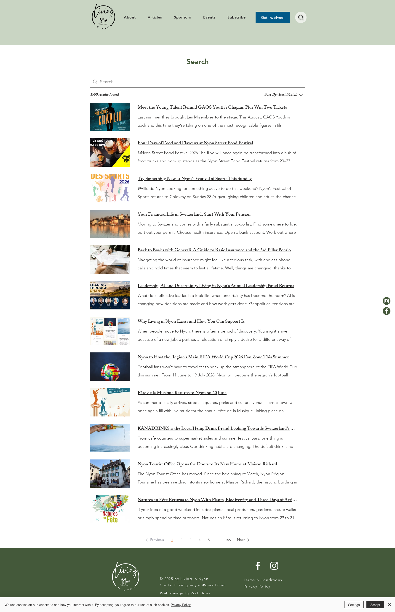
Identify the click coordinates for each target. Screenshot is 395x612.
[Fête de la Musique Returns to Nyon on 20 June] (110, 402)
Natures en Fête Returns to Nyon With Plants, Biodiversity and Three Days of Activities (218, 500)
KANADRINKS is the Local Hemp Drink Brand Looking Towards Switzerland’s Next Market (218, 429)
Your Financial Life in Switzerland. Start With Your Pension (194, 215)
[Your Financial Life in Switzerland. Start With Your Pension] (110, 224)
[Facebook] (386, 311)
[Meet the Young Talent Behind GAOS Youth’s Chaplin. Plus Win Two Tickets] (110, 117)
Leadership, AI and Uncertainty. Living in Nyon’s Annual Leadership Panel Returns (216, 286)
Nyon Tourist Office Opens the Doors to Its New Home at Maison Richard (207, 465)
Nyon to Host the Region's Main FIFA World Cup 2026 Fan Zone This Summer (213, 357)
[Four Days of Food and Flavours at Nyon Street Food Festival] (110, 152)
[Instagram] (386, 301)
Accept (375, 604)
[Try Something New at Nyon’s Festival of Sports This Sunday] (110, 188)
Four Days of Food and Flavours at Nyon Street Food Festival (195, 143)
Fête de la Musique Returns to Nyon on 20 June (182, 393)
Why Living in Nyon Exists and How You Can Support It (191, 322)
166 (228, 540)
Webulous (200, 593)
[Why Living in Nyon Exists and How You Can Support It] (110, 331)
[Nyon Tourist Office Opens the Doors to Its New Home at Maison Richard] (110, 473)
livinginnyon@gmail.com (202, 585)
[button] (154, 540)
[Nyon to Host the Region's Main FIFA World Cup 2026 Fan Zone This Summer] (110, 366)
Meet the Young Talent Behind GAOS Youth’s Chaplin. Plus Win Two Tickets (212, 108)
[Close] (389, 604)
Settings (354, 604)
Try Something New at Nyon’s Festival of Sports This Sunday (195, 179)
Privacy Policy (181, 604)
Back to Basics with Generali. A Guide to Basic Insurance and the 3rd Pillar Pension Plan (218, 250)
